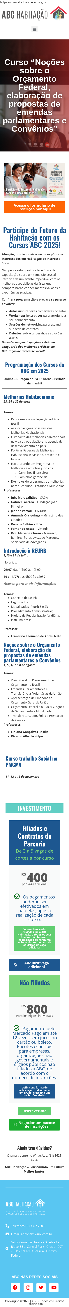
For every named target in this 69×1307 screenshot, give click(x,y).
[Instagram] (28, 1287)
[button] (34, 29)
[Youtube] (54, 1287)
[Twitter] (41, 1287)
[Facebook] (15, 1287)
